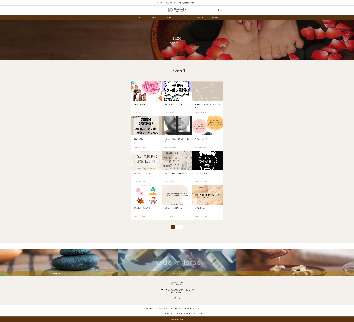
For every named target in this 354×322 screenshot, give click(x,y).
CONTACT (215, 17)
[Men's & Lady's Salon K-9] (177, 10)
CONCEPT (154, 17)
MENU (169, 17)
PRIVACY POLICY (189, 313)
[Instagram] (218, 10)
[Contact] (222, 10)
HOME (138, 17)
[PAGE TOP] (177, 246)
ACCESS (200, 17)
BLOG (184, 17)
